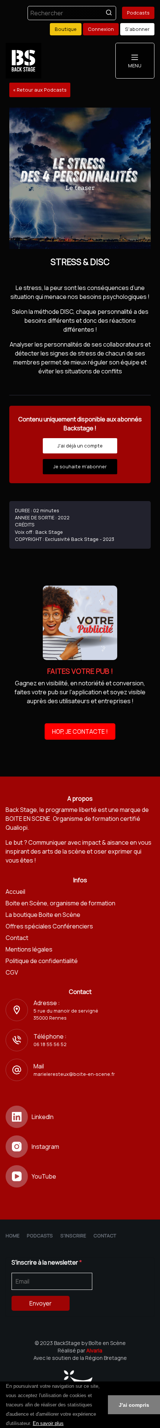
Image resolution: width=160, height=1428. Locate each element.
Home (12, 1235)
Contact (17, 938)
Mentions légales (29, 949)
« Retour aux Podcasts (40, 89)
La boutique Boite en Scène (43, 915)
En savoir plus (48, 1423)
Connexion (101, 29)
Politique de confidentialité (42, 961)
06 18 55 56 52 (50, 1044)
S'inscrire (73, 1235)
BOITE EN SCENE (28, 819)
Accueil (15, 891)
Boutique (66, 29)
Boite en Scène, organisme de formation (60, 903)
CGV (12, 972)
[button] (66, 1424)
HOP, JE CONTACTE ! (80, 731)
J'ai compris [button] (134, 1405)
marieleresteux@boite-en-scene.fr (74, 1074)
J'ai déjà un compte (80, 445)
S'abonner (137, 29)
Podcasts (138, 12)
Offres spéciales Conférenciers (49, 926)
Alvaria (94, 1350)
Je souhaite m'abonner (80, 466)
